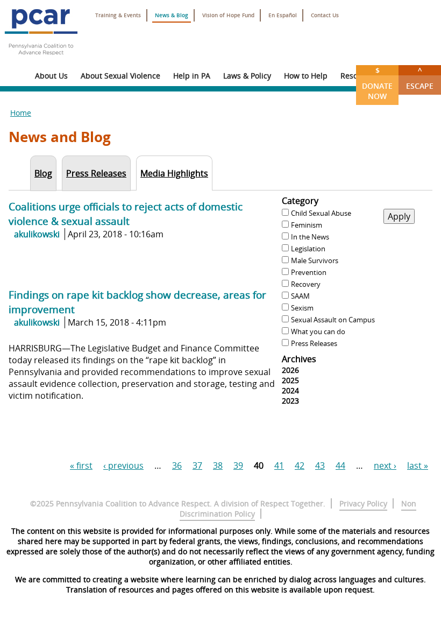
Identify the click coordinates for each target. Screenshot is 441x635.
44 (340, 465)
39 (238, 465)
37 (197, 465)
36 (177, 465)
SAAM (300, 296)
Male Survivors (314, 260)
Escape (419, 78)
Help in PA (191, 75)
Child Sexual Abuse (321, 213)
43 (320, 465)
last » (417, 465)
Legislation (308, 248)
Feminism (306, 225)
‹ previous (123, 465)
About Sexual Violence (120, 75)
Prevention (308, 272)
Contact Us (325, 15)
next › (385, 465)
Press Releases (314, 343)
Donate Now (377, 83)
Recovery (306, 284)
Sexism (302, 308)
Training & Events (118, 15)
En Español (282, 15)
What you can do (318, 331)
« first (81, 465)
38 (218, 465)
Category (300, 201)
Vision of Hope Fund (228, 15)
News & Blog (171, 15)
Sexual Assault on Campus (333, 319)
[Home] (41, 59)
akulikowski (37, 234)
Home (20, 113)
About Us (51, 75)
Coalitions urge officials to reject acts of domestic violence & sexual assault (126, 213)
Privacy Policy (363, 503)
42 (299, 465)
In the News (310, 237)
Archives (299, 359)
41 (279, 465)
